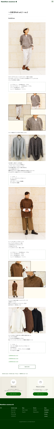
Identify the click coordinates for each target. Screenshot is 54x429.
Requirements (36, 412)
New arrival (13, 410)
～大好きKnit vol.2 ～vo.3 (13, 358)
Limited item (13, 416)
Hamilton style (11, 373)
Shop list (23, 412)
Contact (46, 416)
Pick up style (13, 414)
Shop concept (25, 410)
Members (35, 410)
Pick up (16, 373)
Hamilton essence (5, 373)
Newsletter (46, 410)
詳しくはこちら (13, 393)
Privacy (45, 414)
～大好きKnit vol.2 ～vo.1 (13, 355)
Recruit (34, 407)
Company (46, 412)
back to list (27, 366)
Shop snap (13, 412)
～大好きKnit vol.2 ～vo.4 (13, 361)
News (45, 407)
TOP (1, 407)
